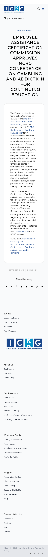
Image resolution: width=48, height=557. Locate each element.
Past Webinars (10, 331)
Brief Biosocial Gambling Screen (18, 415)
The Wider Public (11, 457)
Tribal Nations (9, 444)
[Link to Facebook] (30, 554)
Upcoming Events (11, 318)
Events (6, 527)
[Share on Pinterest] (16, 286)
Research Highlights (12, 490)
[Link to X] (38, 554)
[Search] (37, 9)
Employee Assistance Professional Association (21, 122)
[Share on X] (11, 286)
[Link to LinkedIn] (34, 554)
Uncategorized (24, 30)
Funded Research (11, 402)
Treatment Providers (12, 453)
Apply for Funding (11, 411)
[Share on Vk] (31, 286)
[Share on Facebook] (6, 286)
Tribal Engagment (11, 481)
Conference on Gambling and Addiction (22, 242)
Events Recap (9, 486)
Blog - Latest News (13, 18)
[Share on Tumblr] (26, 286)
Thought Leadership (12, 477)
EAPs (27, 244)
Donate (7, 532)
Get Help (7, 523)
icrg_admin (34, 270)
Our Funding (9, 378)
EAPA (22, 244)
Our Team (8, 373)
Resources (8, 406)
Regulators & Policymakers (15, 448)
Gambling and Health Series (16, 419)
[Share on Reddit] (36, 286)
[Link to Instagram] (42, 554)
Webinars (8, 327)
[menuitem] (37, 9)
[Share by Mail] (41, 286)
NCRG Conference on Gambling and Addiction (22, 130)
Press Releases (10, 494)
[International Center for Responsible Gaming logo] (20, 9)
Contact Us (8, 519)
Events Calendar (11, 322)
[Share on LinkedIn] (21, 286)
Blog (6, 499)
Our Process (9, 398)
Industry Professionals (13, 439)
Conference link (21, 231)
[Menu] (43, 9)
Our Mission (9, 369)
